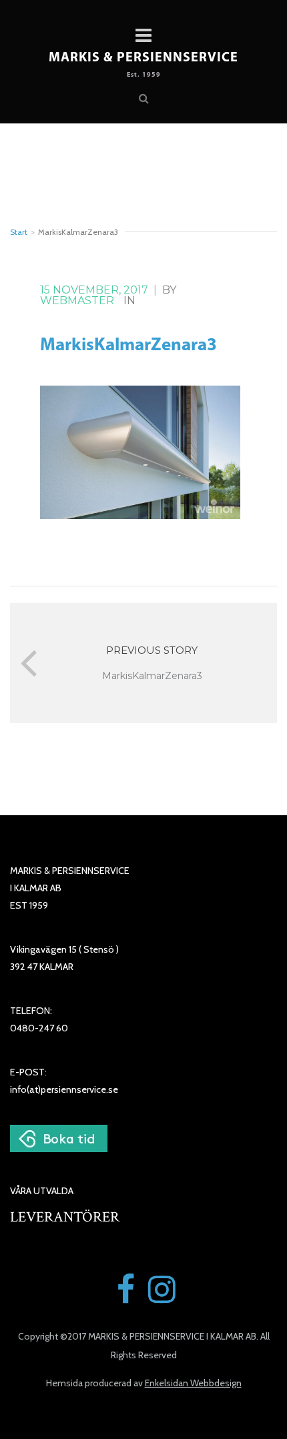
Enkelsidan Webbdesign (193, 1383)
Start (18, 232)
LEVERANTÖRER (64, 1217)
